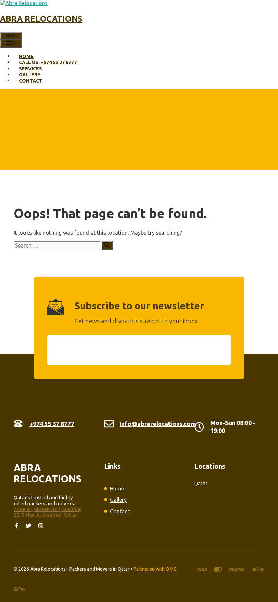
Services (30, 68)
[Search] (107, 245)
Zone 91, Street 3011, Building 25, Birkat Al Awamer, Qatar (48, 512)
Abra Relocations (41, 18)
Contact (30, 81)
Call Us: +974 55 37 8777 (48, 62)
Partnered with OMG (155, 569)
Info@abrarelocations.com (158, 423)
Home (26, 56)
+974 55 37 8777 (51, 423)
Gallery (30, 74)
